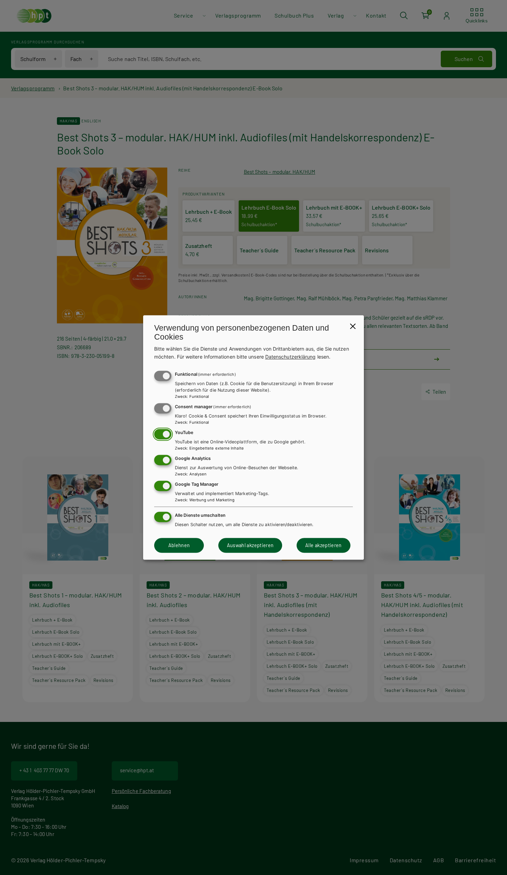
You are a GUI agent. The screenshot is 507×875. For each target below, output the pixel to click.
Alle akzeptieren (323, 545)
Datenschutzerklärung (290, 357)
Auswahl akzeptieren (250, 545)
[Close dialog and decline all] (352, 326)
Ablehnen (179, 545)
